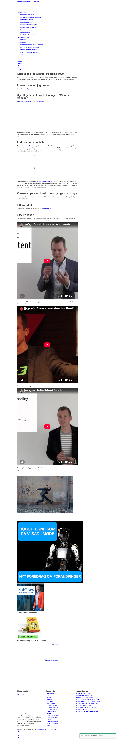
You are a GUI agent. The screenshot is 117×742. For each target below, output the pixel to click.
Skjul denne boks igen (58, 401)
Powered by (79, 396)
